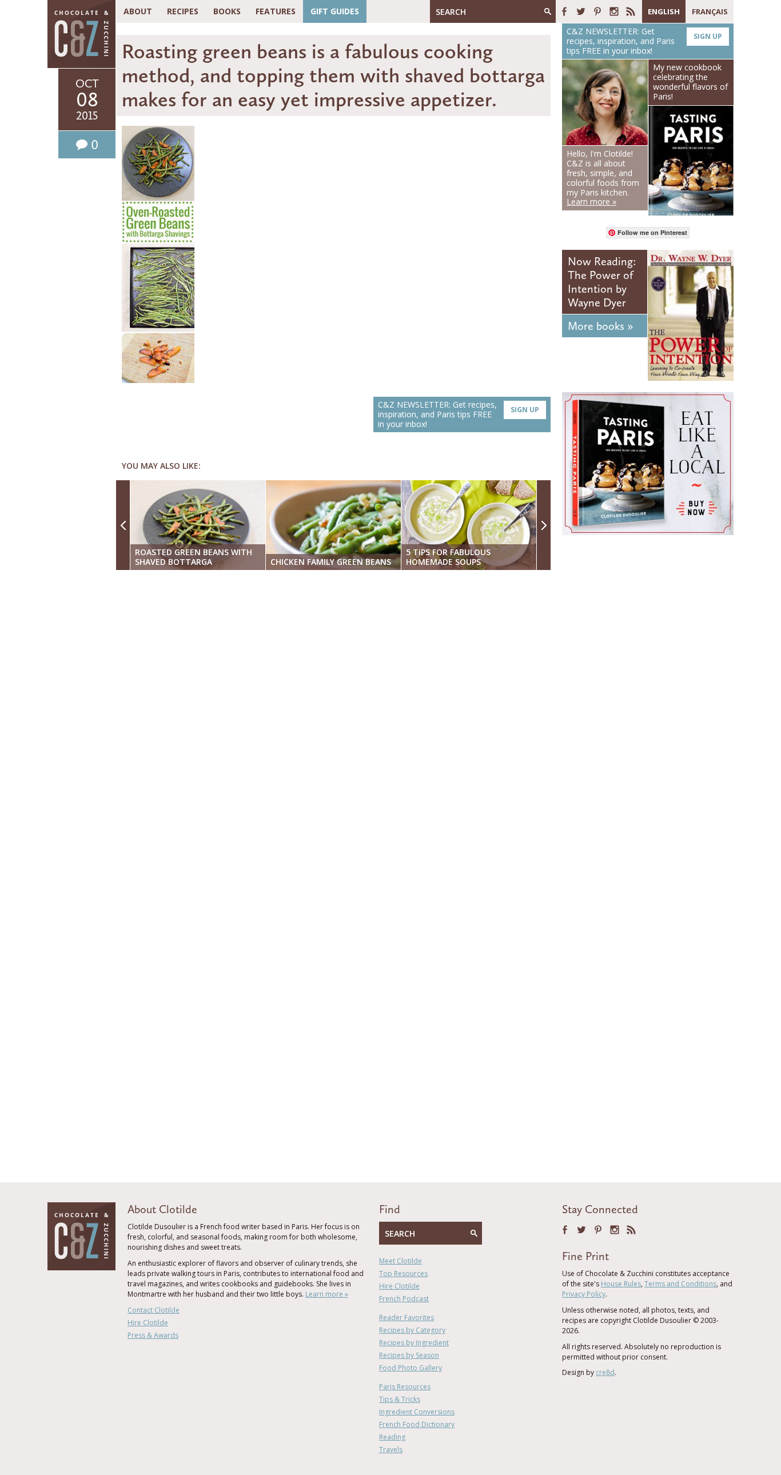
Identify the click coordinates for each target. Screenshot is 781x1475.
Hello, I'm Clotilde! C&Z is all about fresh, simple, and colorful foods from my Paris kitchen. (603, 177)
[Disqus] (336, 727)
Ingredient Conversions (417, 1412)
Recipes (182, 11)
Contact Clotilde (153, 1310)
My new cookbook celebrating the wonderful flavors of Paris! (690, 81)
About (137, 11)
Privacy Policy (583, 1294)
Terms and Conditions (680, 1284)
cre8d (605, 1372)
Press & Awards (152, 1335)
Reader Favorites (406, 1317)
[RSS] (631, 11)
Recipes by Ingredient (414, 1343)
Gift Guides (334, 11)
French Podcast (404, 1298)
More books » (600, 326)
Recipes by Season (409, 1355)
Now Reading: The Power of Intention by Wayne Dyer (602, 281)
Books (227, 11)
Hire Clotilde (147, 1323)
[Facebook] (564, 11)
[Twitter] (581, 11)
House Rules (621, 1284)
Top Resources (403, 1273)
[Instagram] (614, 11)
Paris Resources (405, 1387)
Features (276, 11)
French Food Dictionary (417, 1424)
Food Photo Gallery (410, 1368)
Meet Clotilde (400, 1261)
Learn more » (326, 1294)
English (664, 11)
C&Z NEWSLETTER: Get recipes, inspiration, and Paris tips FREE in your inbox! (458, 414)
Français (710, 11)
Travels (391, 1449)
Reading (392, 1437)
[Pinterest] (597, 11)
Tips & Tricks (399, 1399)
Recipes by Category (412, 1330)
